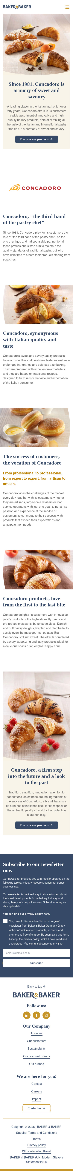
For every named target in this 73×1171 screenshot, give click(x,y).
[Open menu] (67, 7)
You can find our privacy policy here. (26, 914)
